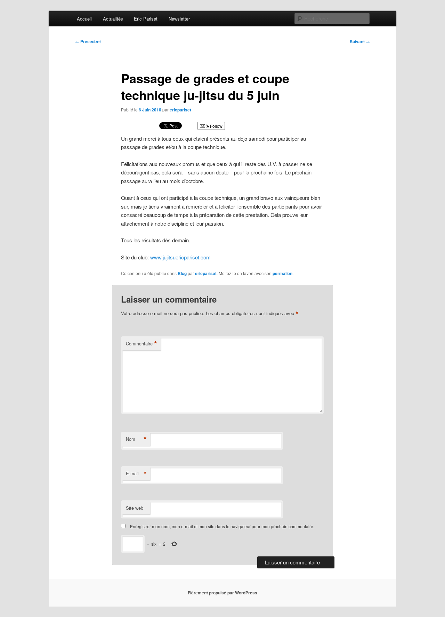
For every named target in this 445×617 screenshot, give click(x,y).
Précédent (88, 41)
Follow (215, 126)
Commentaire (141, 343)
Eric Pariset (145, 18)
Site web (134, 508)
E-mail (136, 473)
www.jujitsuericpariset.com (180, 257)
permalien (282, 273)
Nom (136, 439)
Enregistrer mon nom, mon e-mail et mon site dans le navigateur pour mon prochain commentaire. (222, 526)
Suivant (360, 41)
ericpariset (180, 110)
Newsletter (179, 18)
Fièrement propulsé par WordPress (222, 592)
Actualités (113, 18)
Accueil (84, 18)
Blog (182, 273)
